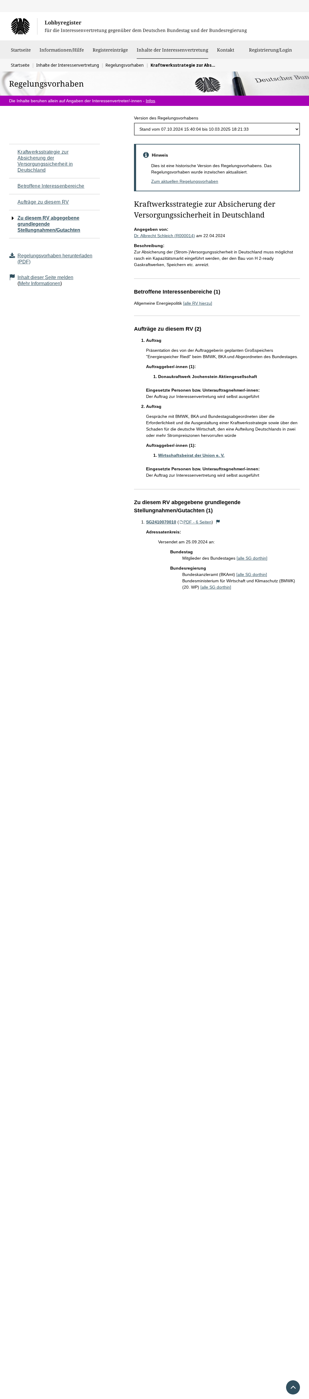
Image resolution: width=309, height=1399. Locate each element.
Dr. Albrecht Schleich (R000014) (164, 235)
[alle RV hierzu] (197, 303)
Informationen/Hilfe (62, 50)
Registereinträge (110, 50)
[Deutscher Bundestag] (24, 26)
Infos (150, 100)
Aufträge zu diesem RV (43, 202)
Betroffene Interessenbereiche (51, 186)
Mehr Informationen (39, 283)
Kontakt (225, 50)
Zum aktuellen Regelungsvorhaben (184, 181)
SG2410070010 (161, 522)
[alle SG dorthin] (252, 558)
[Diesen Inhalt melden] (218, 522)
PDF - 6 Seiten (197, 522)
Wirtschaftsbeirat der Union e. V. (191, 455)
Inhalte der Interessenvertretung (172, 49)
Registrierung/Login (270, 50)
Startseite (21, 50)
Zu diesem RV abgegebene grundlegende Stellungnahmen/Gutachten (49, 224)
